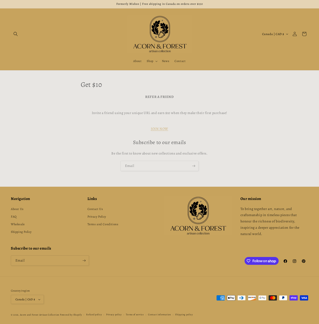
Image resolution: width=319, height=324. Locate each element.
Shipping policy (184, 314)
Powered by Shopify (71, 314)
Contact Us (95, 209)
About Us (17, 209)
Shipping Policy (21, 232)
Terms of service (135, 314)
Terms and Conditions (102, 224)
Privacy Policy (96, 217)
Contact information (159, 314)
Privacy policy (114, 314)
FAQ (14, 217)
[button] (15, 34)
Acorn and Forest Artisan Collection (39, 314)
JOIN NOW (159, 128)
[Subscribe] (193, 166)
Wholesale (18, 224)
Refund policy (94, 314)
